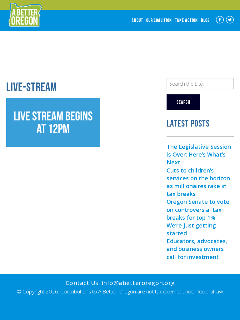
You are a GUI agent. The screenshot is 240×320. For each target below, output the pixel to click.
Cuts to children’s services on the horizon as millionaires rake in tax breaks (198, 182)
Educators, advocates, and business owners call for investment (197, 248)
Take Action (186, 20)
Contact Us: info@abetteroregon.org (120, 283)
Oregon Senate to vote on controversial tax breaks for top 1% (198, 209)
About (137, 20)
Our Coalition (159, 20)
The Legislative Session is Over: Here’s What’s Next (199, 154)
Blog (205, 20)
